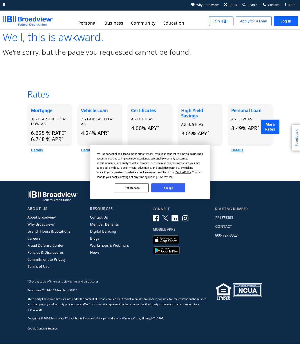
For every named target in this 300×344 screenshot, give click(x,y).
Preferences (132, 187)
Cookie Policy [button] (183, 172)
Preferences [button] (166, 177)
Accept (168, 187)
